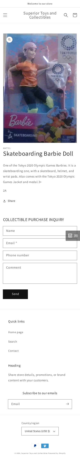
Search (12, 341)
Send (15, 294)
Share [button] (11, 201)
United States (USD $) (37, 431)
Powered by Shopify (57, 453)
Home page (15, 332)
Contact (13, 351)
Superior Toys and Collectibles (34, 453)
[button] (5, 15)
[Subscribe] (67, 404)
